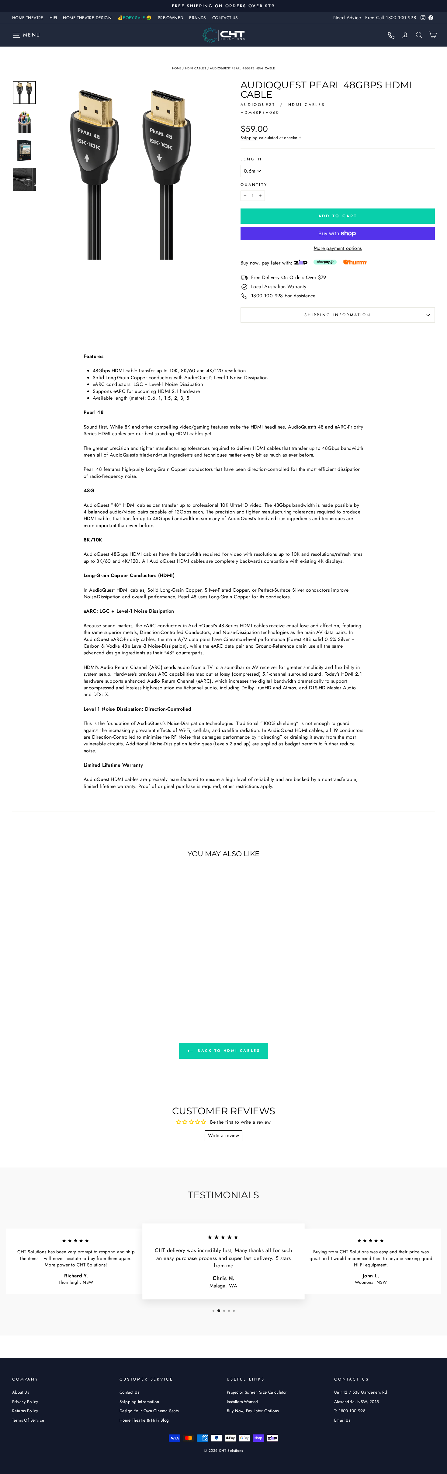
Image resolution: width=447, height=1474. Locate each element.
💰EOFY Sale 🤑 (135, 18)
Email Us (342, 1420)
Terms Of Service (28, 1420)
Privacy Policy (25, 1402)
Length (251, 159)
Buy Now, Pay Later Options (253, 1411)
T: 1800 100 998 (349, 1411)
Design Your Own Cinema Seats (149, 1411)
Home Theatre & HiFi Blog (144, 1420)
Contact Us (225, 18)
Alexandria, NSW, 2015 (356, 1402)
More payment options (338, 248)
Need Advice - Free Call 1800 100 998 (374, 17)
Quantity (254, 184)
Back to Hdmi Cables (228, 1050)
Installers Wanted (242, 1402)
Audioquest (259, 104)
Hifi (53, 18)
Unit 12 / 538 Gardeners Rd (360, 1392)
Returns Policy (25, 1411)
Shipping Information (139, 1402)
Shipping (249, 138)
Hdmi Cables (195, 68)
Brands (197, 18)
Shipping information (337, 315)
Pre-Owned (170, 18)
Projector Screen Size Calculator (257, 1392)
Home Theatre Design (87, 18)
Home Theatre (27, 18)
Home (177, 68)
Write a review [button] (223, 1135)
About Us (20, 1392)
